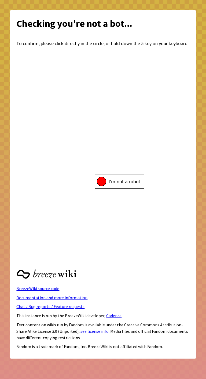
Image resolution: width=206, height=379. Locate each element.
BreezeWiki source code (37, 288)
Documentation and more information (51, 297)
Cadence (114, 315)
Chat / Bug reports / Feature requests (50, 306)
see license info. (94, 331)
